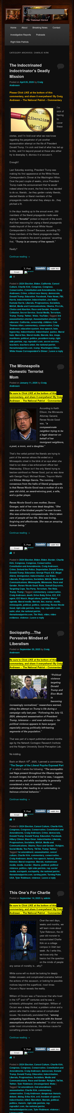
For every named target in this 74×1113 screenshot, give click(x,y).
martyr (49, 601)
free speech (46, 328)
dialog (21, 1096)
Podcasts (40, 34)
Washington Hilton (50, 347)
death (30, 595)
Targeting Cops (17, 588)
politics (33, 338)
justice (53, 331)
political (25, 338)
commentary (31, 325)
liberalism (36, 1099)
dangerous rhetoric (51, 1093)
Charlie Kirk (24, 286)
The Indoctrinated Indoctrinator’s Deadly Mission (30, 70)
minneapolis (16, 604)
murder (28, 864)
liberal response (26, 861)
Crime (24, 293)
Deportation (42, 569)
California (46, 283)
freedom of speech (50, 1096)
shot (18, 611)
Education (30, 296)
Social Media (42, 312)
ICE (52, 572)
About (24, 27)
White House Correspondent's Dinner (29, 351)
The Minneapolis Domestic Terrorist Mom (26, 371)
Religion (59, 845)
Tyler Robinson (23, 877)
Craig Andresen (50, 566)
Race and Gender (40, 309)
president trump (46, 338)
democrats (54, 293)
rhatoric (22, 1103)
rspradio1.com (35, 341)
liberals (44, 335)
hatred (50, 858)
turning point (40, 874)
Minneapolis (34, 582)
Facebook (41, 296)
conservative (45, 325)
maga (57, 335)
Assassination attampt (45, 319)
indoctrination (24, 299)
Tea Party (31, 588)
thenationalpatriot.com (21, 347)
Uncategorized (41, 1083)
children (47, 322)
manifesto (15, 338)
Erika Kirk (30, 1096)
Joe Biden (52, 299)
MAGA (13, 306)
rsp (25, 341)
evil (38, 1096)
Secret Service (27, 312)
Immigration (23, 575)
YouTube (43, 315)
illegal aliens (34, 598)
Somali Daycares (54, 585)
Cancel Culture (41, 826)
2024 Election (26, 283)
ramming (45, 604)
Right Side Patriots (19, 41)
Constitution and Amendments (40, 290)
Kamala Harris (17, 302)
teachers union (27, 344)
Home (13, 27)
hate (55, 328)
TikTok (37, 848)
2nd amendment (42, 1087)
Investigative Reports (20, 34)
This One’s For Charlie (30, 892)
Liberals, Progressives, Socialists (43, 302)
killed (27, 1099)
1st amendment (25, 852)
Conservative (16, 290)
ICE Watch (21, 598)
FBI (61, 296)
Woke (35, 315)
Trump (13, 315)
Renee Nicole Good (28, 585)
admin (47, 898)
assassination (41, 852)
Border (51, 559)
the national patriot (45, 344)
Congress (36, 286)
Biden (37, 283)
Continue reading (20, 256)
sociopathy (33, 871)
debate (13, 1096)
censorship (36, 322)
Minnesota (46, 582)
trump (37, 347)
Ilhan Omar (30, 839)
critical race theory (37, 293)
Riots (41, 585)
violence (24, 617)
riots (37, 608)
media (57, 601)
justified (46, 598)
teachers (14, 344)
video (46, 614)
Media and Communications (31, 306)
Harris (13, 299)
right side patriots (25, 608)
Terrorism (55, 312)
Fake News (53, 296)
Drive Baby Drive (42, 595)
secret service (51, 341)
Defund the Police (26, 569)
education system (30, 328)
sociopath (22, 871)
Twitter (28, 315)
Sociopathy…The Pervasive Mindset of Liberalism (29, 638)
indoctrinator (42, 331)
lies (51, 335)
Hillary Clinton (17, 839)
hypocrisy (15, 331)
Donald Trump (17, 296)
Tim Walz (52, 588)
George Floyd (43, 572)
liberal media (33, 335)
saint (12, 611)
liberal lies (20, 335)
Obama (50, 306)
